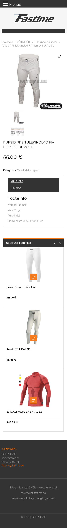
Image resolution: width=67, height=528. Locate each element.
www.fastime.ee (10, 458)
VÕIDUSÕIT (23, 42)
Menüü (15, 4)
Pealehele (7, 42)
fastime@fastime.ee (13, 465)
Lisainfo (16, 188)
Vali (33, 277)
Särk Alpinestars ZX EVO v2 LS (24, 411)
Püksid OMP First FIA (18, 349)
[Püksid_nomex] (17, 117)
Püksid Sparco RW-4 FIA (21, 287)
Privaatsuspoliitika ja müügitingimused (33, 498)
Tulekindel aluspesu (46, 42)
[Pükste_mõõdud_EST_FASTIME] (17, 131)
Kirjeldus (17, 181)
